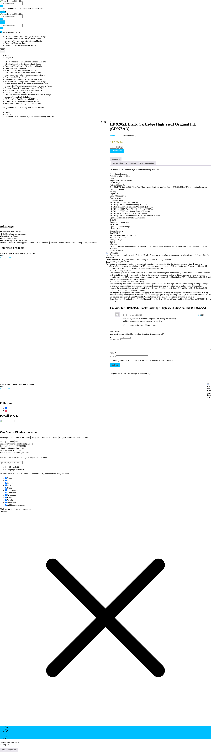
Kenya (153, 299)
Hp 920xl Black (138, 218)
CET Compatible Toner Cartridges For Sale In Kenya (25, 36)
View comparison (9, 750)
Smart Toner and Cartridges (17, 457)
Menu (7, 55)
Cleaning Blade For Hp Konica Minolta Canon (23, 39)
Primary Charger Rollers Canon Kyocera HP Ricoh (24, 88)
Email (113, 357)
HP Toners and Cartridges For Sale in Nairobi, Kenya (25, 82)
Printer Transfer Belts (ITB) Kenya (18, 92)
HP (111, 292)
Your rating (115, 337)
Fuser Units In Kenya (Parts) (16, 77)
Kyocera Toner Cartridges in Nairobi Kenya (22, 101)
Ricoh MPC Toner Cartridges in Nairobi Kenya (23, 103)
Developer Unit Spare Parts (15, 43)
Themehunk (43, 457)
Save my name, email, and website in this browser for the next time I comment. (143, 360)
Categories (9, 58)
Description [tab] (118, 163)
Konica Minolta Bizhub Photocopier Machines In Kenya (26, 84)
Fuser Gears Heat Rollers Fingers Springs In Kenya (25, 75)
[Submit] (1, 6)
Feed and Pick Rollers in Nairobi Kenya (20, 45)
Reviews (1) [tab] (131, 163)
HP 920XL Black (204, 299)
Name (113, 353)
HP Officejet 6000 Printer (119, 202)
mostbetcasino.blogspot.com (145, 325)
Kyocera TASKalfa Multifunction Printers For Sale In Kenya (28, 86)
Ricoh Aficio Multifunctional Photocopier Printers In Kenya (28, 95)
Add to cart (117, 151)
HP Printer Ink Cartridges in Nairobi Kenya (21, 99)
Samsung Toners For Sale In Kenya (18, 97)
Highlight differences (15, 470)
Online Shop (136, 299)
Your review (115, 340)
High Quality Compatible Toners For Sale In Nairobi (25, 79)
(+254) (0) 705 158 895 (35, 8)
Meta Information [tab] (146, 163)
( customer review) (128, 136)
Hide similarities (13, 467)
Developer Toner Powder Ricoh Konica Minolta (23, 41)
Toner (117, 299)
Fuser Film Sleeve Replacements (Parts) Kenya (23, 73)
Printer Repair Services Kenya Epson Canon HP (23, 90)
